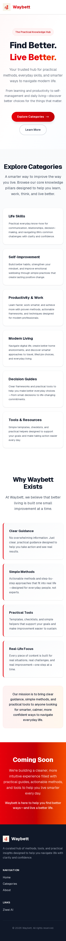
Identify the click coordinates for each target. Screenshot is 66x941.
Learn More (33, 130)
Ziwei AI (8, 910)
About (7, 890)
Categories (10, 884)
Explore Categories (30, 117)
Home (7, 877)
